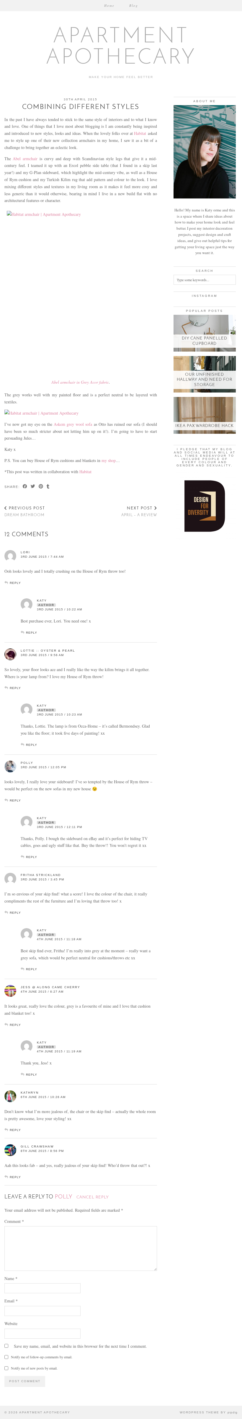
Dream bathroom (24, 511)
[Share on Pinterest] (41, 487)
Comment (14, 1221)
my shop (109, 460)
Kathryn (30, 1092)
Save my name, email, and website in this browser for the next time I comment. (80, 1346)
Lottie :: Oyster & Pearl (48, 650)
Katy (42, 600)
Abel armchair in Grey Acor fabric (80, 382)
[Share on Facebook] (25, 487)
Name (10, 1278)
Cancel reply (92, 1197)
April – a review (139, 511)
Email (11, 1301)
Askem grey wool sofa (73, 424)
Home (109, 5)
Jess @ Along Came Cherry (50, 987)
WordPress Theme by (209, 1412)
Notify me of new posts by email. (34, 1368)
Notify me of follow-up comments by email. (41, 1357)
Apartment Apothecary (121, 48)
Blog (133, 5)
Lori (25, 552)
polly (27, 762)
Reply (15, 583)
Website (10, 1323)
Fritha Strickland (41, 875)
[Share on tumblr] (48, 487)
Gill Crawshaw (37, 1146)
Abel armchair (25, 158)
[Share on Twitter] (33, 487)
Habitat (140, 133)
